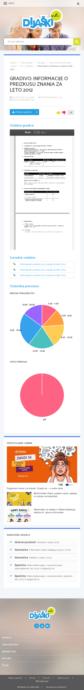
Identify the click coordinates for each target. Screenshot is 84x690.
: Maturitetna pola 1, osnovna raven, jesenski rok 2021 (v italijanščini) (43, 578)
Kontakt (46, 678)
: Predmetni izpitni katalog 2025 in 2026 (43, 550)
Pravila (32, 678)
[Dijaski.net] (42, 19)
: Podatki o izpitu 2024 (33, 557)
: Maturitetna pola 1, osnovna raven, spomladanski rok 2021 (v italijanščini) (39, 567)
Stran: (28, 132)
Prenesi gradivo (23, 112)
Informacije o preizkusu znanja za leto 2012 (43, 264)
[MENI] (5, 3)
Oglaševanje (63, 678)
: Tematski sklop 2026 (37, 542)
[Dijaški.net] (42, 615)
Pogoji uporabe (15, 678)
